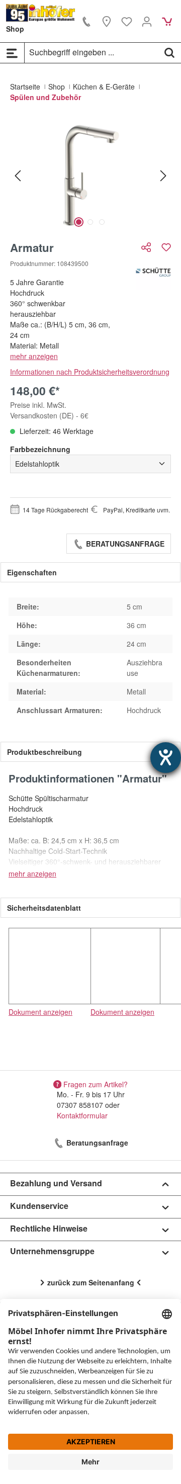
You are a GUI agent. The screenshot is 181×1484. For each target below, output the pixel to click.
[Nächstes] (163, 175)
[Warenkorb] (167, 21)
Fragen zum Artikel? (95, 1084)
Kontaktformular (82, 1115)
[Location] (107, 21)
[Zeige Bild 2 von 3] (90, 222)
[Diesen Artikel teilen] (147, 247)
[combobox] (91, 52)
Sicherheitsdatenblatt (44, 908)
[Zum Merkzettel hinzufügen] (166, 247)
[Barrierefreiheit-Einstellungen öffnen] (165, 757)
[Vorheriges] (17, 175)
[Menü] (12, 53)
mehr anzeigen (34, 356)
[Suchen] (169, 52)
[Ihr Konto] (147, 21)
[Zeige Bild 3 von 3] (102, 222)
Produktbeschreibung (44, 752)
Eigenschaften (32, 572)
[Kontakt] (86, 21)
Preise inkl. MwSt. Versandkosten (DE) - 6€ (49, 410)
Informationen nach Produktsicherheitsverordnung (89, 372)
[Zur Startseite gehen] (40, 13)
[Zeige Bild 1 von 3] (78, 222)
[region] (90, 175)
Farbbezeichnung (40, 449)
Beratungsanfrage (124, 544)
